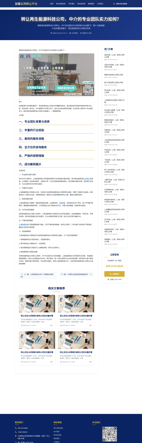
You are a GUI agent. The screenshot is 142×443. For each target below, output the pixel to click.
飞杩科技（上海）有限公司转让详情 (114, 161)
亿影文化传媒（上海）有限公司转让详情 (114, 66)
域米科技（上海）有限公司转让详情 (114, 56)
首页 (51, 4)
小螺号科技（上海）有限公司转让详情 (114, 181)
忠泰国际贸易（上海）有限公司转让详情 (114, 230)
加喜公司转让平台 (26, 4)
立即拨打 (115, 274)
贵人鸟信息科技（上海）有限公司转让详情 (114, 171)
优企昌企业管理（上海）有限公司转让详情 (114, 111)
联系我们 (91, 4)
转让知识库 (81, 4)
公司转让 (100, 4)
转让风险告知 (60, 4)
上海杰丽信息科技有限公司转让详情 (114, 141)
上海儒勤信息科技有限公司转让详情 (114, 210)
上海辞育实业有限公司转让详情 (114, 101)
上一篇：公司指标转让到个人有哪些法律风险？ (37, 275)
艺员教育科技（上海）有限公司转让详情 (114, 191)
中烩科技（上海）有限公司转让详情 (114, 151)
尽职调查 (62, 203)
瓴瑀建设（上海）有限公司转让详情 (114, 240)
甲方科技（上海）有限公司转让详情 (114, 91)
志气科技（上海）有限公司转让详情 (114, 220)
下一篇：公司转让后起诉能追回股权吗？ (75, 274)
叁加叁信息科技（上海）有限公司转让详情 (114, 201)
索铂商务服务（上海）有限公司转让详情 (114, 121)
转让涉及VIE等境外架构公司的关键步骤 (37, 315)
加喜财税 (25, 224)
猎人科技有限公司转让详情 (113, 82)
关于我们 (71, 4)
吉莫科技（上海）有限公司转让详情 (114, 131)
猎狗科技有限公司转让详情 (113, 75)
